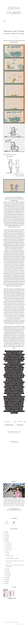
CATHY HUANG (14, 10)
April (7, 570)
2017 (6, 535)
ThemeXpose (15, 622)
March (7, 572)
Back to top (21, 624)
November (8, 544)
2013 (6, 577)
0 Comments (7, 421)
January (7, 575)
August (7, 550)
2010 (6, 583)
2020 (6, 531)
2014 (6, 541)
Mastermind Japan (9, 555)
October (7, 546)
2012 (6, 579)
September (8, 548)
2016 (6, 537)
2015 (6, 539)
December (8, 542)
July (6, 552)
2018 (6, 533)
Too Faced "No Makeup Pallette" (12, 558)
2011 (6, 581)
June (7, 554)
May (7, 568)
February (8, 573)
